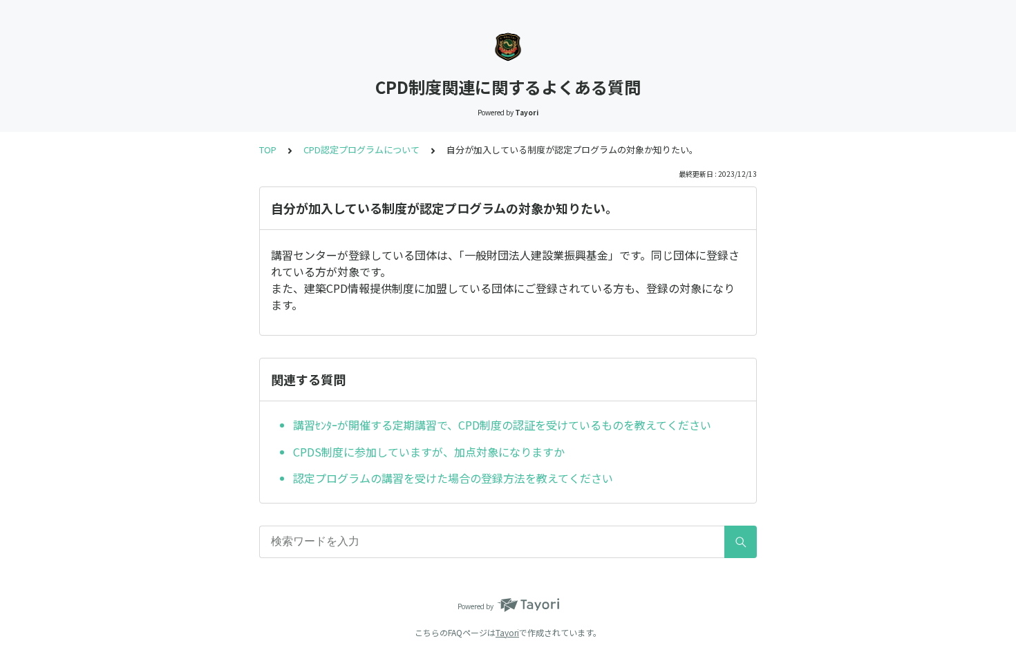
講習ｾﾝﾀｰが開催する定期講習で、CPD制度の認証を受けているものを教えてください (502, 424)
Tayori (507, 632)
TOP (267, 149)
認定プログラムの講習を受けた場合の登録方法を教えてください (453, 478)
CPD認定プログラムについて (361, 149)
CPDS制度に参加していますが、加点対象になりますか (429, 451)
